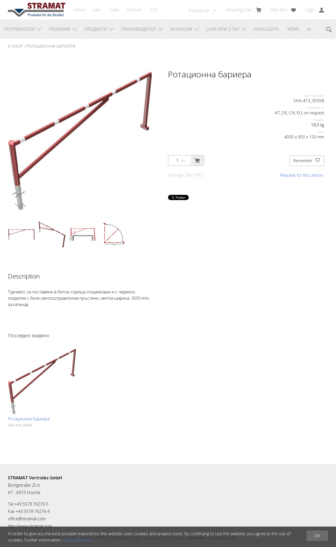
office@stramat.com (27, 519)
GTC (154, 10)
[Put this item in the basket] (197, 160)
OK (317, 536)
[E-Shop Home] (36, 9)
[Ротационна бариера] (42, 381)
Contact (134, 10)
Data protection (77, 540)
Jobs (97, 10)
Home (79, 10)
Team (114, 10)
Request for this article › (302, 175)
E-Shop (15, 46)
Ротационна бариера (50, 46)
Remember (303, 160)
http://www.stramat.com (30, 526)
